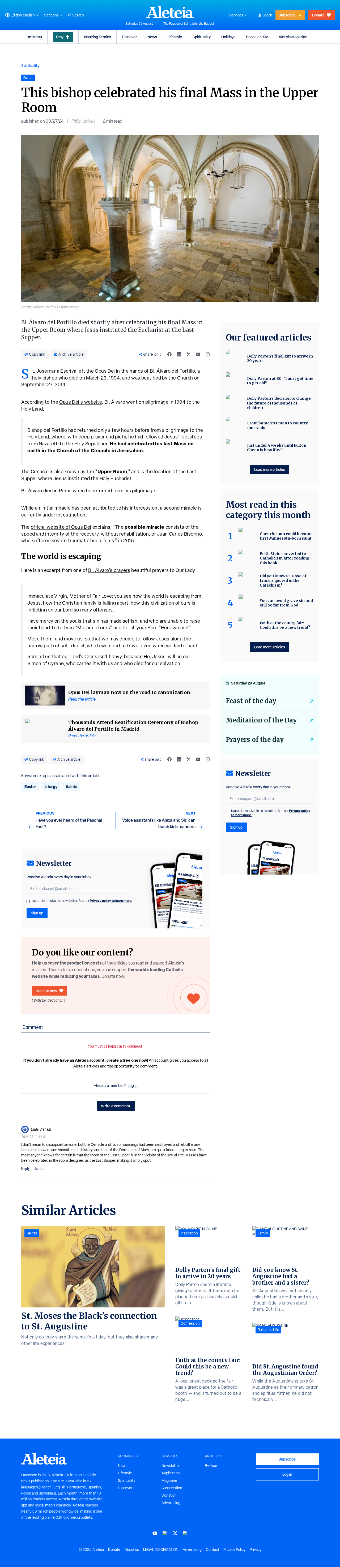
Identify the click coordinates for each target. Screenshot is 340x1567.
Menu (37, 36)
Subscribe (287, 15)
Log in (267, 15)
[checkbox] (28, 901)
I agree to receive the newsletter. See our (82, 901)
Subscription (172, 1488)
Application (171, 1473)
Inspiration (189, 1233)
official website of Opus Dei (61, 527)
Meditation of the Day (261, 720)
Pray (59, 36)
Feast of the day (251, 701)
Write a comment (115, 1105)
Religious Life (268, 1329)
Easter (30, 786)
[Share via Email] (198, 354)
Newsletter (171, 1465)
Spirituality (202, 36)
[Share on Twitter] (188, 354)
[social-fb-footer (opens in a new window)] (165, 1533)
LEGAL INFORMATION (160, 1549)
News (152, 36)
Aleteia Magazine (293, 36)
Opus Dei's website (80, 402)
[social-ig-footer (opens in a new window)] (185, 1533)
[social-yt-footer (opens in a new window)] (154, 1533)
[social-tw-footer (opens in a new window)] (175, 1533)
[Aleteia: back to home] (170, 12)
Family (263, 1233)
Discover (129, 36)
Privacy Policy (234, 1549)
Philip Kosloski (83, 121)
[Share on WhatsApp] (208, 354)
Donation (169, 1495)
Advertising (171, 1502)
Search (78, 15)
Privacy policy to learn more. (111, 900)
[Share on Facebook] (169, 354)
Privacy (255, 1549)
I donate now (46, 990)
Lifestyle (175, 36)
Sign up (37, 912)
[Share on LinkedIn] (179, 354)
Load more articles (269, 469)
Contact (212, 1549)
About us (132, 1549)
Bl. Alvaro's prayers (109, 570)
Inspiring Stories (97, 36)
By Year (211, 1465)
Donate (318, 15)
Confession (190, 1323)
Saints (71, 786)
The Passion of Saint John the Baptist (188, 23)
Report (39, 1168)
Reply (25, 1168)
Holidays (228, 36)
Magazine (169, 1480)
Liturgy (51, 786)
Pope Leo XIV (257, 36)
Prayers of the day (255, 739)
